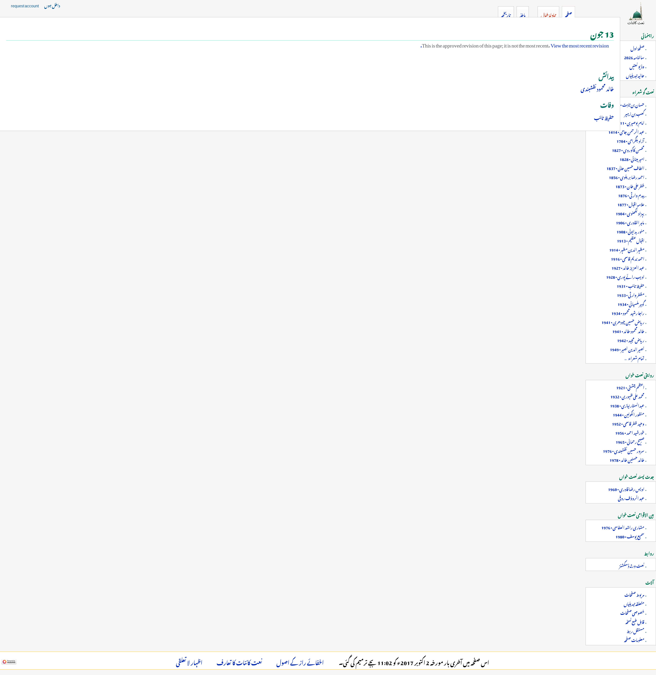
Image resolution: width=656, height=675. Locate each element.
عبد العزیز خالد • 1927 (628, 267)
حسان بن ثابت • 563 (628, 104)
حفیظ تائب (604, 117)
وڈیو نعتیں (637, 66)
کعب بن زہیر (634, 113)
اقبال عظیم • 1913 (630, 240)
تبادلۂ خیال (548, 14)
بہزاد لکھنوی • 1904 (630, 213)
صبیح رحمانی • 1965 (630, 441)
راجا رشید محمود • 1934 (627, 312)
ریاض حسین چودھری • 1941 (623, 321)
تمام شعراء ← (634, 358)
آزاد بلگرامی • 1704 (630, 140)
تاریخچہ (505, 14)
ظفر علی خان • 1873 (630, 186)
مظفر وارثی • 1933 (630, 294)
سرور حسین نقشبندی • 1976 (623, 450)
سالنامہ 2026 (634, 57)
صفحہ (568, 14)
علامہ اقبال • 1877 (630, 204)
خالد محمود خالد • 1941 (628, 331)
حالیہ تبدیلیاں (635, 75)
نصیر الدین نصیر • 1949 (627, 349)
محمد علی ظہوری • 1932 (627, 396)
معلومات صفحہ (634, 639)
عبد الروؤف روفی (631, 498)
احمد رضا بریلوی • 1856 (626, 177)
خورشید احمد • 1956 (629, 432)
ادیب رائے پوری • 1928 (625, 276)
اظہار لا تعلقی (189, 662)
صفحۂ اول (637, 48)
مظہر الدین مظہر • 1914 (626, 249)
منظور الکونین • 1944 (628, 414)
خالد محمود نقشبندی (597, 88)
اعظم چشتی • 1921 (630, 387)
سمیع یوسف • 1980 (630, 536)
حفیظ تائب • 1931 (630, 285)
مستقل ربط (635, 630)
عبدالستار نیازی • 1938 (627, 405)
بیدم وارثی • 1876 (631, 195)
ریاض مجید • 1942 (630, 340)
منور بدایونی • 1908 (630, 231)
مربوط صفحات (634, 594)
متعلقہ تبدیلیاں (634, 603)
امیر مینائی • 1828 (632, 158)
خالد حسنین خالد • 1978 (627, 459)
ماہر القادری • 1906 (630, 222)
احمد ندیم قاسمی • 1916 (627, 258)
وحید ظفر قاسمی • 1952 (628, 423)
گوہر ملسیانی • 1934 (631, 303)
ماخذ (522, 14)
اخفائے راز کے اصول (300, 662)
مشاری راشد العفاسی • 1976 (622, 527)
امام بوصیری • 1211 (630, 122)
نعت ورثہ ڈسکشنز (631, 565)
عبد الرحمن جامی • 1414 (626, 131)
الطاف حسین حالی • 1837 (625, 167)
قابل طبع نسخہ (634, 621)
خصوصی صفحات (632, 612)
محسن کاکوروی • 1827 (628, 149)
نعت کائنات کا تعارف (239, 662)
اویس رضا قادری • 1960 (626, 488)
